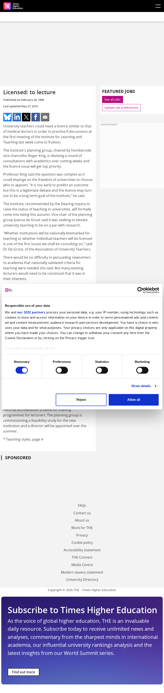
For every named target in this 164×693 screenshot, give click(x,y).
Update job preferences (121, 108)
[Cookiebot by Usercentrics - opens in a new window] (140, 290)
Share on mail (45, 117)
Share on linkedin (17, 117)
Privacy (82, 535)
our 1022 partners (31, 312)
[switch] (62, 370)
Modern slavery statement (82, 572)
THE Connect (82, 557)
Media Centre (82, 564)
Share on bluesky (7, 117)
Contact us (82, 513)
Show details (141, 386)
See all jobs (112, 99)
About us (82, 520)
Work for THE (82, 527)
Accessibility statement (82, 550)
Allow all (133, 399)
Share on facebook (35, 117)
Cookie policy (82, 542)
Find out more (23, 672)
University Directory (82, 579)
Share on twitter (26, 117)
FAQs (82, 505)
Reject (81, 399)
